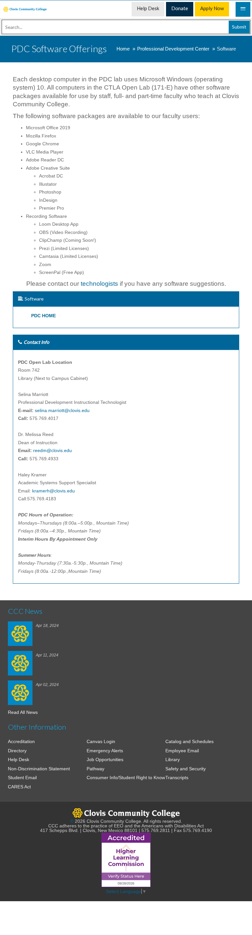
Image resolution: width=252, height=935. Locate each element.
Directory (17, 750)
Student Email (22, 777)
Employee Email (182, 750)
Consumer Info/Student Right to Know (126, 777)
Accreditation (21, 741)
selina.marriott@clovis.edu (62, 410)
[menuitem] (25, 9)
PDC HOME (43, 315)
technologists (100, 283)
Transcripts (176, 777)
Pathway (95, 768)
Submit (239, 27)
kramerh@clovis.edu (53, 490)
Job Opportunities (105, 759)
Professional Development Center (173, 49)
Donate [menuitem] (179, 8)
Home (123, 49)
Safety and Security (185, 768)
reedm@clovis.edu (52, 450)
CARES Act (19, 786)
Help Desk (18, 759)
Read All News (23, 712)
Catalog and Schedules (189, 741)
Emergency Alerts (105, 750)
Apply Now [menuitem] (212, 8)
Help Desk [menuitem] (148, 8)
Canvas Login (101, 741)
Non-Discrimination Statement (39, 768)
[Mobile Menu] (243, 9)
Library (172, 759)
